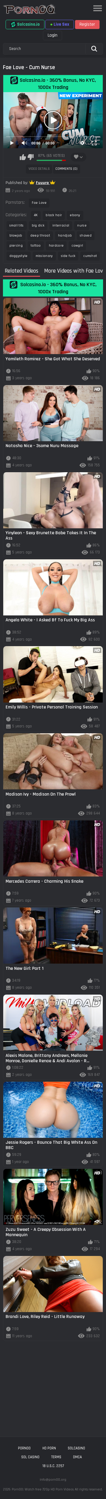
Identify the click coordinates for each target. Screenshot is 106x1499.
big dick (38, 225)
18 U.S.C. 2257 (53, 1466)
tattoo (36, 245)
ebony (75, 215)
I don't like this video (30, 157)
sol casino (30, 1457)
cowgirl (77, 245)
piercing (16, 245)
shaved (86, 235)
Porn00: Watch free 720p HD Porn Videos (43, 1489)
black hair (54, 215)
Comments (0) (66, 169)
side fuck (68, 256)
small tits (16, 225)
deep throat (40, 235)
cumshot (90, 256)
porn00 (24, 1448)
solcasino (76, 1448)
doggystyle (18, 256)
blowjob (15, 235)
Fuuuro (43, 182)
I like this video (23, 157)
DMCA (77, 1457)
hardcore (56, 245)
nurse (82, 225)
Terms (56, 1457)
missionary (44, 256)
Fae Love (39, 203)
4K (36, 215)
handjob (65, 235)
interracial (60, 225)
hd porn (49, 1448)
